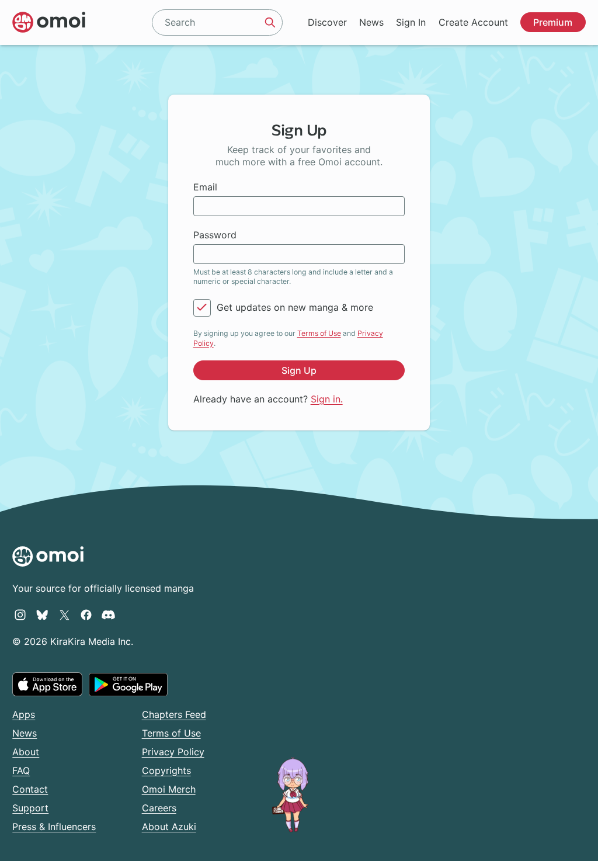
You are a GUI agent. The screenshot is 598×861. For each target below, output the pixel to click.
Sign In (411, 22)
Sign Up (299, 370)
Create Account (473, 22)
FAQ (21, 770)
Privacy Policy (173, 752)
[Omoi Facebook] (86, 614)
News (371, 22)
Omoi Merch (169, 789)
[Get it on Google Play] (128, 684)
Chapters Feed (174, 714)
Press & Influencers (54, 826)
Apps (23, 714)
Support (30, 808)
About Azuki (169, 826)
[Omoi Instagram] (20, 614)
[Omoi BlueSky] (42, 614)
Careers (159, 808)
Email (205, 187)
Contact (30, 789)
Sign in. (327, 399)
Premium (552, 22)
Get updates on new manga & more (295, 307)
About (25, 752)
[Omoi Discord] (108, 614)
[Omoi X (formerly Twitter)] (64, 614)
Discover (327, 22)
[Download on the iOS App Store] (47, 684)
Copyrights (166, 770)
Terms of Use (319, 333)
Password (215, 235)
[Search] (270, 22)
